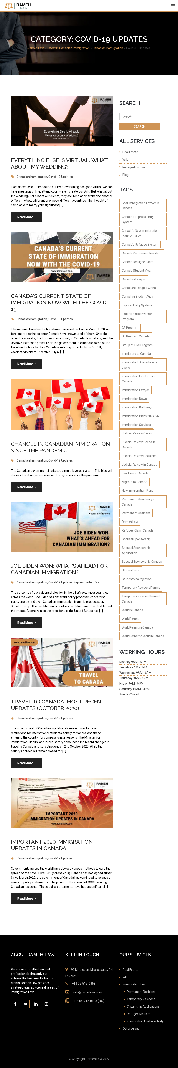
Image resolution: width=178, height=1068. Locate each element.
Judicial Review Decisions (139, 456)
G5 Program (130, 327)
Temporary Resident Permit (141, 587)
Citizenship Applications (143, 1006)
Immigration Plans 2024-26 (140, 416)
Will (125, 977)
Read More (25, 217)
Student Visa (130, 570)
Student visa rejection (137, 579)
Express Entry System (137, 305)
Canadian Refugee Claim (139, 288)
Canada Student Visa (136, 270)
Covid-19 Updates (60, 176)
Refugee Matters (138, 1014)
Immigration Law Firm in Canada (138, 378)
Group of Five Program (137, 345)
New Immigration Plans (137, 490)
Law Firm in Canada (135, 473)
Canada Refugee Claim (137, 262)
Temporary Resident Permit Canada (141, 599)
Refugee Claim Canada (137, 530)
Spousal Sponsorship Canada (142, 561)
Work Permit (130, 619)
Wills (125, 159)
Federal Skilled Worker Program (137, 316)
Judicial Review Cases (137, 433)
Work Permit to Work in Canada (143, 636)
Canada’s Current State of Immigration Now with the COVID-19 (60, 302)
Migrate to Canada (134, 482)
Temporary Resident (141, 999)
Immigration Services (136, 424)
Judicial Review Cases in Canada (138, 444)
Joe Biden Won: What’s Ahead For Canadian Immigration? (59, 568)
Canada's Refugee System (140, 244)
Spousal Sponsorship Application (136, 550)
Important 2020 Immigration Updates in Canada (52, 844)
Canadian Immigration (32, 176)
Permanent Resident (136, 513)
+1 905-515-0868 (84, 983)
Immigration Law (133, 167)
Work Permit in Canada (137, 627)
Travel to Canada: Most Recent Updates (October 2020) (58, 704)
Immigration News (134, 398)
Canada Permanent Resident (142, 253)
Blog (125, 175)
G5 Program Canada (136, 336)
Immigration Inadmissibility (145, 1021)
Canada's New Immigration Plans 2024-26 (140, 233)
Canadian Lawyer (133, 279)
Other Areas (131, 1028)
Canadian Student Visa (137, 296)
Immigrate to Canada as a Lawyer (139, 365)
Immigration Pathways (137, 407)
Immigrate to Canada (136, 353)
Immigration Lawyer (135, 390)
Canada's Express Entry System (138, 219)
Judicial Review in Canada (139, 464)
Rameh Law (130, 521)
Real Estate (130, 152)
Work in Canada (132, 610)
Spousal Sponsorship (136, 539)
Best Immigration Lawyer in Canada (140, 205)
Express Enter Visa (86, 582)
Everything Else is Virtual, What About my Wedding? (59, 163)
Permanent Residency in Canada (138, 502)
